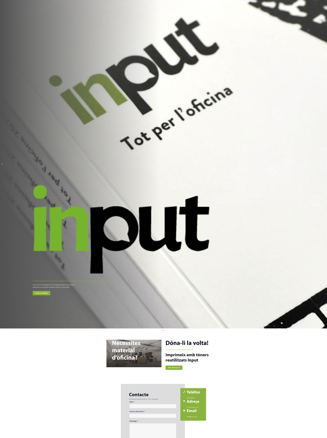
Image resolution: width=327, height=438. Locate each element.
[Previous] (2, 164)
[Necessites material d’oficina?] (133, 353)
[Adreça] (185, 401)
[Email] (185, 411)
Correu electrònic (137, 411)
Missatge (133, 421)
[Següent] (324, 164)
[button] (162, 331)
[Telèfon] (185, 392)
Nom (131, 402)
